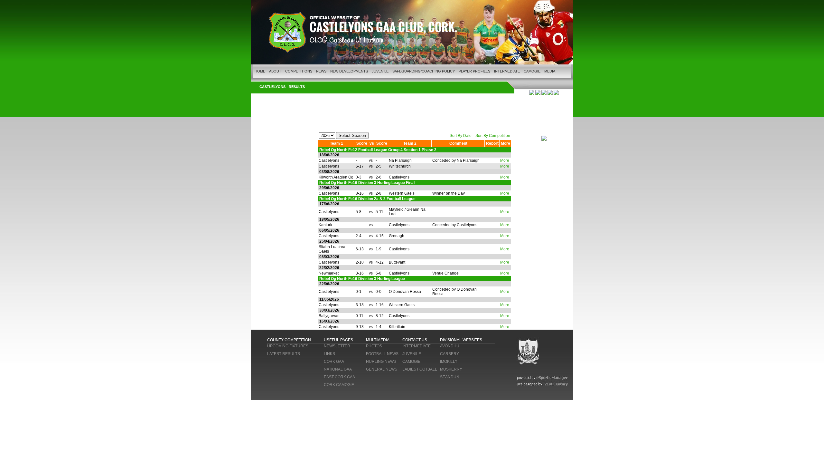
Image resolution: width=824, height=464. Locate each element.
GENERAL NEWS (381, 369)
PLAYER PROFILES (474, 71)
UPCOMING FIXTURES (287, 346)
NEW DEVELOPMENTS (349, 71)
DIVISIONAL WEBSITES (461, 340)
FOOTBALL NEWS (382, 354)
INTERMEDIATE (507, 71)
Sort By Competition (492, 135)
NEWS (321, 71)
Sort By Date (461, 135)
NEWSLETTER (337, 346)
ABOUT (275, 71)
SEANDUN (449, 377)
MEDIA (549, 71)
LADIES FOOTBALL (419, 369)
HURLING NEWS (381, 361)
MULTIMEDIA (377, 340)
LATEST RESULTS (283, 354)
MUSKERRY (451, 369)
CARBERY (449, 354)
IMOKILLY (448, 361)
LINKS (329, 354)
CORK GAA (334, 361)
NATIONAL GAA (338, 369)
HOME (260, 71)
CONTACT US (414, 340)
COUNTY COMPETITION (289, 340)
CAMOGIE (532, 71)
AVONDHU (449, 346)
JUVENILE (380, 71)
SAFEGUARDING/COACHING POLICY (423, 71)
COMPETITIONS (298, 71)
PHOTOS (374, 346)
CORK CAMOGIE (339, 384)
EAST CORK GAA (339, 377)
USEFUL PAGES (338, 340)
